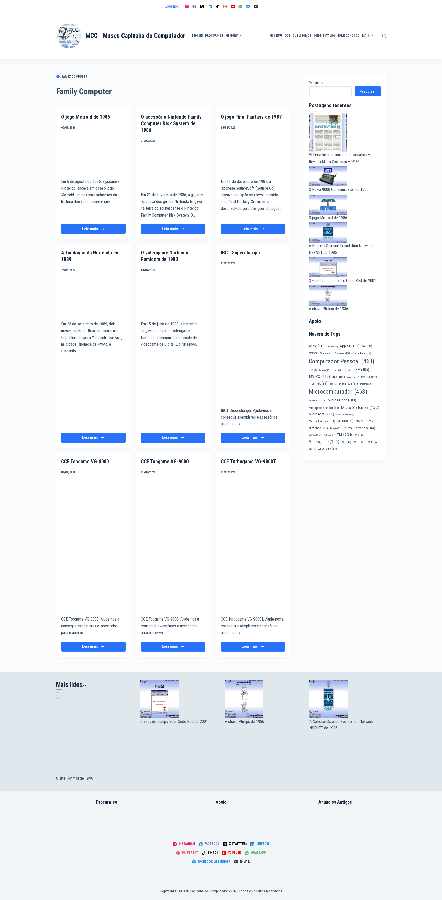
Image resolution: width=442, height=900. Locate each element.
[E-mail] (256, 6)
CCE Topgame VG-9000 (165, 461)
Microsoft (321, 414)
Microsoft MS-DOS (345, 414)
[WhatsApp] (240, 6)
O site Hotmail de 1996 (74, 684)
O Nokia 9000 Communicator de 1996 (339, 189)
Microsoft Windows (322, 421)
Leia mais (94, 230)
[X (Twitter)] (202, 6)
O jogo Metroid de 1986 (85, 117)
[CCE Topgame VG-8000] (93, 498)
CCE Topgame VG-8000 (85, 461)
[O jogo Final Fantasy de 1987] (253, 153)
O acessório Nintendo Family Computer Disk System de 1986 (171, 123)
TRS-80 (344, 434)
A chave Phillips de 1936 (328, 308)
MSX (360, 421)
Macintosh (348, 383)
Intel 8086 (353, 377)
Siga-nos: (172, 6)
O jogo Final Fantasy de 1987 (251, 117)
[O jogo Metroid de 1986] (93, 153)
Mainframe (366, 383)
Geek (348, 370)
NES (371, 421)
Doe (287, 35)
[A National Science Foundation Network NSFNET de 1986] (347, 605)
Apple (316, 346)
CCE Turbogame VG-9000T (248, 461)
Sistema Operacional (359, 428)
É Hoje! (197, 35)
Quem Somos (302, 35)
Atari (367, 346)
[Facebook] (194, 6)
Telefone (329, 435)
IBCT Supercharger (240, 253)
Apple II (349, 346)
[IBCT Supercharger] (253, 336)
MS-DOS (345, 421)
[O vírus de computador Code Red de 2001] (178, 605)
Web (346, 442)
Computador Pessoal (341, 361)
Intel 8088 (369, 377)
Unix (359, 434)
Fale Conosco (349, 35)
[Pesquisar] (384, 36)
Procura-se (214, 35)
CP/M (313, 370)
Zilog (312, 449)
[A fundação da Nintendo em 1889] (93, 296)
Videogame (324, 441)
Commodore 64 (342, 353)
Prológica (335, 428)
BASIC (313, 353)
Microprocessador (324, 408)
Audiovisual (256, 52)
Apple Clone (332, 346)
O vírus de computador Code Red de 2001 (342, 280)
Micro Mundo (342, 400)
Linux (333, 383)
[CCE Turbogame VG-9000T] (253, 498)
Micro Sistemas (360, 407)
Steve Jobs (315, 435)
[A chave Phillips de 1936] (263, 605)
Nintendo (318, 428)
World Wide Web (366, 442)
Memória (232, 35)
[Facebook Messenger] (248, 6)
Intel (338, 377)
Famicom (324, 370)
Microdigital (317, 400)
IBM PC (319, 376)
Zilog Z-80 (327, 449)
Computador (361, 353)
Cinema (326, 353)
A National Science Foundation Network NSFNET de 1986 (341, 631)
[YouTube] (233, 6)
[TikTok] (217, 6)
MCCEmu (276, 35)
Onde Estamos (325, 35)
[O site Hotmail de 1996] (94, 662)
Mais (365, 35)
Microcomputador (338, 391)
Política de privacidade (386, 29)
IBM (362, 369)
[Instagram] (187, 6)
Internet (318, 383)
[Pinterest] (225, 6)
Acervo (383, 44)
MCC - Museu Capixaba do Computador (135, 35)
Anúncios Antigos (255, 21)
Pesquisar (316, 83)
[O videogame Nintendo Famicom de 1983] (173, 296)
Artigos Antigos (254, 38)
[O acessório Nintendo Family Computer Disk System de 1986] (173, 166)
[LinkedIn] (210, 6)
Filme (337, 370)
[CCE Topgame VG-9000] (173, 498)
